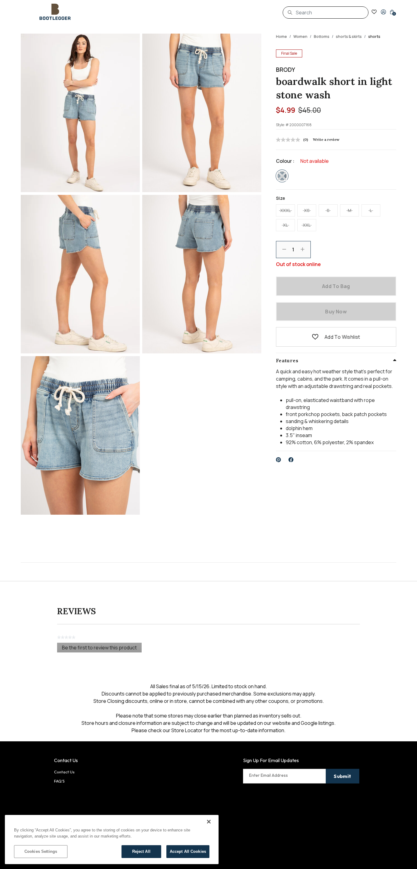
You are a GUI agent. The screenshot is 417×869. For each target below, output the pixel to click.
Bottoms (321, 36)
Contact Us (64, 771)
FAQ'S (59, 781)
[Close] (209, 821)
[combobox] (325, 12)
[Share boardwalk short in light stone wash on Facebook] (291, 459)
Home (281, 36)
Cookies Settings (40, 851)
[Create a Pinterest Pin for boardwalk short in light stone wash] (278, 459)
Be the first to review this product (102, 648)
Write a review (326, 139)
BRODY (285, 70)
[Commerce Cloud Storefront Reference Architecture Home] (55, 12)
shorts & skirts (349, 36)
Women (300, 36)
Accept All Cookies (188, 851)
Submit (342, 776)
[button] (383, 12)
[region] (112, 839)
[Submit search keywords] (290, 12)
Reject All (141, 851)
